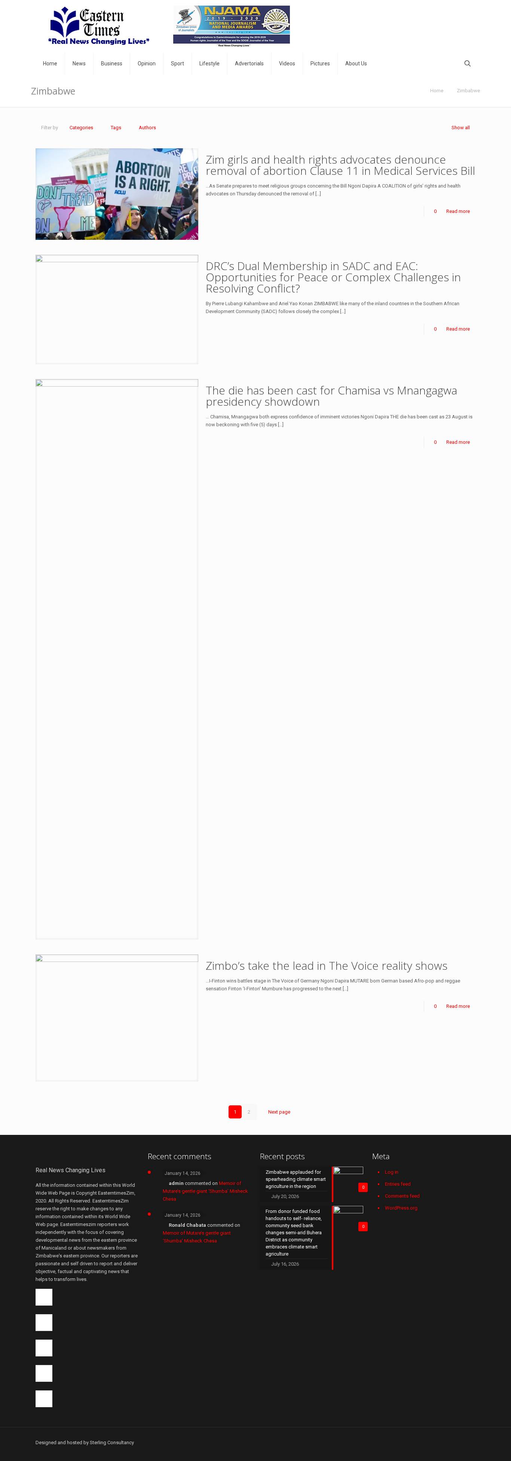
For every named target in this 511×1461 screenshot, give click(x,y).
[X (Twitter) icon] (413, 1442)
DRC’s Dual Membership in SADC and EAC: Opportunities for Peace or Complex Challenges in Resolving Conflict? (333, 277)
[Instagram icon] (452, 1442)
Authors (147, 127)
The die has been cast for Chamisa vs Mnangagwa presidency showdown (331, 396)
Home (436, 90)
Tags (116, 127)
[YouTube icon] (429, 1442)
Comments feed (402, 1196)
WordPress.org (401, 1208)
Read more (458, 211)
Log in (391, 1172)
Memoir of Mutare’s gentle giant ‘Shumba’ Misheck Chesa (205, 1191)
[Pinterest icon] (444, 1442)
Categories (81, 127)
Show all (461, 127)
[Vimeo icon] (421, 1442)
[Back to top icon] (473, 1439)
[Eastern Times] (168, 26)
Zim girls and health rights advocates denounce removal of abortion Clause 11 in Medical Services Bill (340, 165)
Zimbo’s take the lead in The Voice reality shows (326, 965)
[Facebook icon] (405, 1442)
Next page (279, 1112)
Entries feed (398, 1184)
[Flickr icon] (437, 1442)
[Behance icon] (460, 1442)
